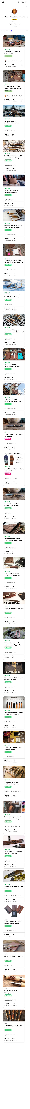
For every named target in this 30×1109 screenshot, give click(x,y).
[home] (3, 2)
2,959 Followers (14, 21)
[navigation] (14, 31)
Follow (14, 26)
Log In (24, 2)
